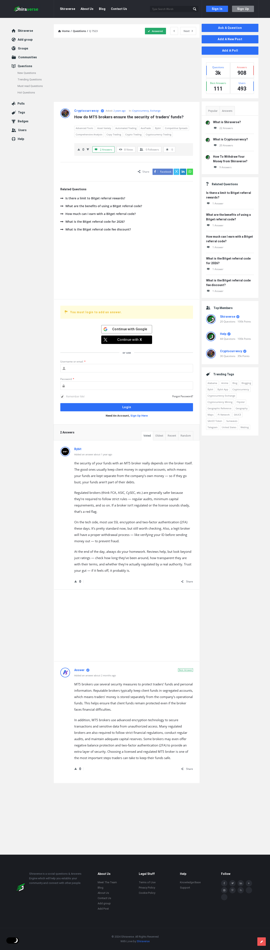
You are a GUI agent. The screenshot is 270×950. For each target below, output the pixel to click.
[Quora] (224, 897)
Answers (227, 110)
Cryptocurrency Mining (220, 402)
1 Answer (217, 203)
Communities (27, 57)
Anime (224, 383)
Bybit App (222, 389)
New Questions (27, 73)
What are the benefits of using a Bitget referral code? (103, 206)
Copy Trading (114, 134)
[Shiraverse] (33, 9)
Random (186, 435)
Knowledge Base (190, 882)
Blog (102, 9)
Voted (147, 435)
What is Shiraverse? (227, 122)
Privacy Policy (147, 887)
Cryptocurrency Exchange (221, 395)
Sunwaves (231, 420)
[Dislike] (87, 149)
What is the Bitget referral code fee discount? (98, 229)
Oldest (159, 435)
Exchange (155, 110)
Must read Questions (30, 86)
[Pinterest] (232, 890)
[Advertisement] (127, 70)
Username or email (73, 361)
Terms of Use (147, 882)
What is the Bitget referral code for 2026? (95, 222)
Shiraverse (67, 9)
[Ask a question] (261, 941)
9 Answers (225, 167)
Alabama (212, 383)
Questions (25, 66)
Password (67, 379)
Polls (21, 103)
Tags (21, 112)
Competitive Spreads (176, 128)
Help (223, 334)
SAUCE (237, 414)
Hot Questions (26, 92)
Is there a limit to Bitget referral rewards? (95, 198)
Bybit (158, 128)
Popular (212, 110)
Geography (242, 408)
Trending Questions (30, 79)
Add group (25, 39)
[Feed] (241, 890)
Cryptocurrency (140, 110)
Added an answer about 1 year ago (93, 454)
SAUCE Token (215, 420)
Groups (23, 48)
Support (185, 887)
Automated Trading (125, 128)
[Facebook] (224, 883)
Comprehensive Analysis (89, 134)
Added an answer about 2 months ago (95, 675)
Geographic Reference (219, 408)
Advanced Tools (84, 128)
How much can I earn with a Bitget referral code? (100, 214)
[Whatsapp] (249, 890)
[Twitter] (232, 883)
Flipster (241, 402)
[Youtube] (249, 883)
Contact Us (119, 9)
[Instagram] (224, 890)
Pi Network (224, 414)
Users (22, 130)
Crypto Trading (133, 134)
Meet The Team (107, 882)
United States (229, 427)
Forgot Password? (182, 396)
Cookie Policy (147, 892)
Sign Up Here (139, 415)
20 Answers (226, 145)
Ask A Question (230, 27)
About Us (87, 9)
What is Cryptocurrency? (230, 139)
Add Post (103, 908)
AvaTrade (146, 128)
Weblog (244, 427)
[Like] (78, 149)
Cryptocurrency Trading (158, 134)
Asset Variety (104, 128)
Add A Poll (230, 50)
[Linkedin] (241, 883)
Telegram (212, 427)
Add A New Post (230, 39)
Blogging (246, 383)
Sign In (217, 9)
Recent (172, 435)
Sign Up (243, 9)
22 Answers (226, 128)
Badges (23, 121)
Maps (210, 414)
